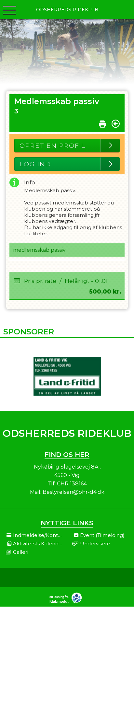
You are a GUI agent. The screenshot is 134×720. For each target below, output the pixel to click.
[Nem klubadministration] (67, 602)
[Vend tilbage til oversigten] (116, 124)
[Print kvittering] (102, 122)
